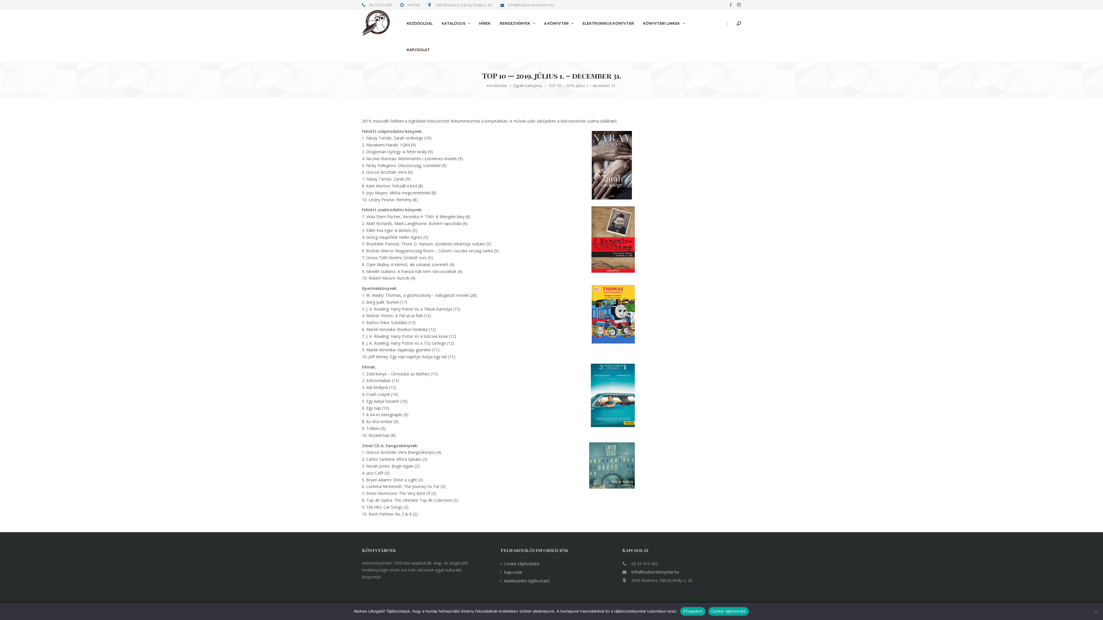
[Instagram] (737, 4)
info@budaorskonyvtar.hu (655, 572)
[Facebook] (730, 4)
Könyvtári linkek (661, 23)
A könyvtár (556, 23)
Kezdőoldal (420, 23)
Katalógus (453, 23)
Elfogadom (693, 611)
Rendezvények (515, 23)
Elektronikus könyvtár (608, 23)
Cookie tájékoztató (521, 563)
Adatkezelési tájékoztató (527, 581)
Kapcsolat (418, 50)
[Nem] (1096, 611)
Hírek (485, 23)
